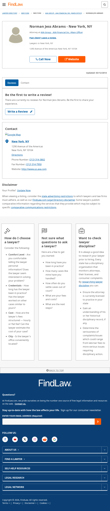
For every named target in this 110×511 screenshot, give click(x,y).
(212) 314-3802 (37, 159)
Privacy (16, 503)
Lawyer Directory (9, 13)
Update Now (24, 190)
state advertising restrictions (57, 196)
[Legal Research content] (104, 478)
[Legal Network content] (104, 487)
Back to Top (56, 370)
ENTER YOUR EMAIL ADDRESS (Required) (22, 415)
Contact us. (20, 403)
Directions (17, 154)
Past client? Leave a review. (43, 37)
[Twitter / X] (25, 439)
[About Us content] (104, 450)
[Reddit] (44, 439)
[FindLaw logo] (16, 4)
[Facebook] (5, 439)
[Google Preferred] (54, 439)
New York (25, 13)
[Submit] (98, 421)
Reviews (11, 82)
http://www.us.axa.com (34, 169)
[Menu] (4, 4)
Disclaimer (30, 503)
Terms (5, 503)
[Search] (104, 4)
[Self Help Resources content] (104, 468)
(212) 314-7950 (34, 164)
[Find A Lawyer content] (104, 459)
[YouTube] (15, 439)
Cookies (44, 503)
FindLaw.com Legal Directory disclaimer (54, 200)
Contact (25, 82)
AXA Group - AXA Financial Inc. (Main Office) (63, 13)
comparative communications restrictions (33, 207)
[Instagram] (35, 439)
